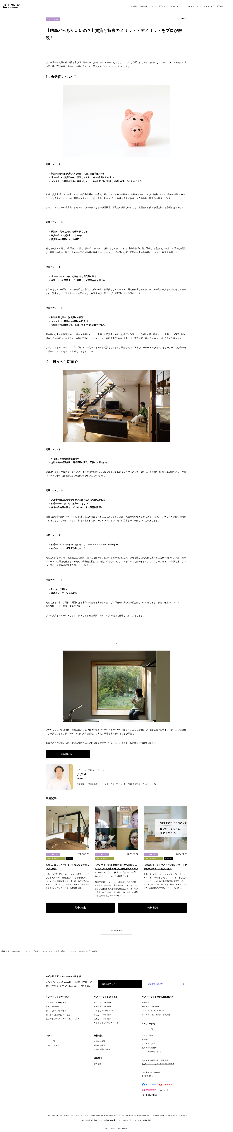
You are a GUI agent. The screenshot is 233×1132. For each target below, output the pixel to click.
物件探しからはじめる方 (56, 1010)
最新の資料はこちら (110, 984)
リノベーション (53, 19)
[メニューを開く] (229, 6)
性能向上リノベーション (104, 1006)
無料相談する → (68, 754)
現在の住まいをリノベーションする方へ (63, 1018)
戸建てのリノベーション (152, 1006)
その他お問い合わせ (102, 1049)
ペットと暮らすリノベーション (107, 1023)
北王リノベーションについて (170, 6)
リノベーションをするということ (60, 1002)
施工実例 (220, 6)
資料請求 (134, 6)
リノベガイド (189, 6)
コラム (199, 6)
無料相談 (143, 6)
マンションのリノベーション (154, 1010)
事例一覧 (145, 1002)
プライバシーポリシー (54, 1115)
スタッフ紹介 (209, 6)
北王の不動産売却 (149, 1047)
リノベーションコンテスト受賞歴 (156, 1014)
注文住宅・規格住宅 (155, 984)
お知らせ (145, 1039)
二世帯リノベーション (103, 1010)
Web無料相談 (99, 1045)
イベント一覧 (147, 1029)
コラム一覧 (117, 930)
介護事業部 (183, 1115)
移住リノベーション (102, 1014)
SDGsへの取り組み (106, 1120)
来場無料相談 (99, 1041)
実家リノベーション (102, 1018)
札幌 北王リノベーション (12, 951)
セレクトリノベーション (104, 1002)
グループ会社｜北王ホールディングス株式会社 (134, 1120)
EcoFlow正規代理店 (89, 1120)
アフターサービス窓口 (151, 1051)
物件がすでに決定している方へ (59, 1014)
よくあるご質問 (148, 1043)
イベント (152, 6)
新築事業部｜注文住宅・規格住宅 (103, 1115)
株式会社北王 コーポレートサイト (76, 1115)
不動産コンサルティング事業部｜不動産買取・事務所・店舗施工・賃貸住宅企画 (148, 1115)
